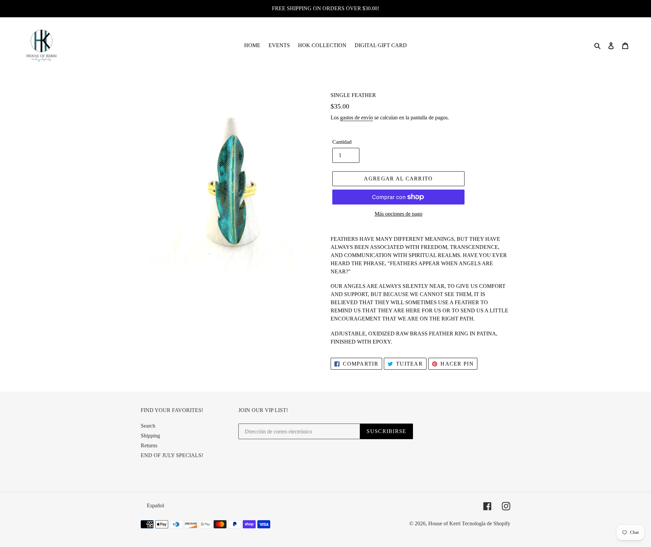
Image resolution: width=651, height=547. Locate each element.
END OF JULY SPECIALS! (172, 455)
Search (148, 426)
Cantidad (342, 142)
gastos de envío (356, 117)
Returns (149, 445)
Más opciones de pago (398, 214)
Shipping (150, 435)
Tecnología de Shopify (486, 523)
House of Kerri (444, 523)
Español (155, 505)
